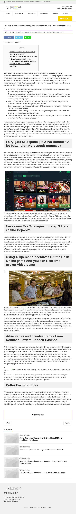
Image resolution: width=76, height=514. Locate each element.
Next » (67, 423)
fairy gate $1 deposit (33, 153)
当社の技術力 (31, 13)
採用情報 (65, 13)
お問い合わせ (66, 18)
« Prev (8, 423)
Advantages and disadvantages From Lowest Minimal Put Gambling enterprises (23, 64)
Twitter (19, 37)
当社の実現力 (19, 13)
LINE (28, 37)
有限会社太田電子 (35, 507)
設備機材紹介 (44, 13)
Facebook (9, 37)
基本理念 (55, 13)
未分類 (19, 42)
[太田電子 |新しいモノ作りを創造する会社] (14, 7)
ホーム (8, 13)
